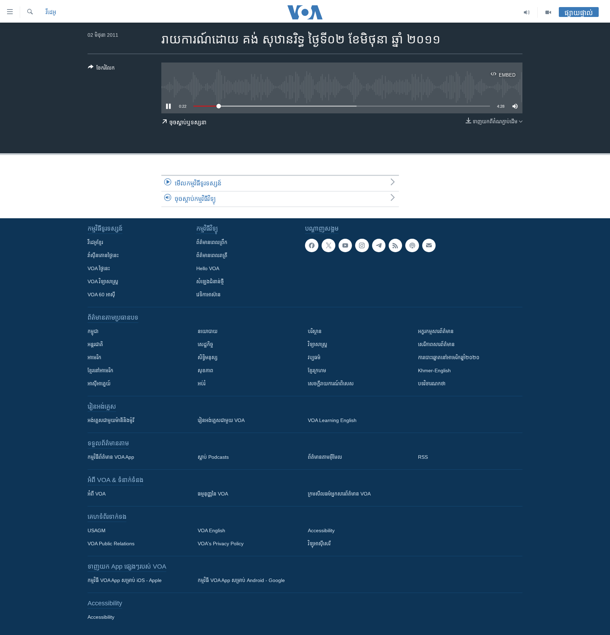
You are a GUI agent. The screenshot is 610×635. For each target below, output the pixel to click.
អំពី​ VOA (97, 494)
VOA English (211, 530)
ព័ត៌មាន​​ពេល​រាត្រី (211, 255)
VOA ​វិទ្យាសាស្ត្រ (103, 281)
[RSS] (395, 245)
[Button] (101, 69)
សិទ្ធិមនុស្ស (207, 357)
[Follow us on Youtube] (345, 245)
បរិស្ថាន (315, 331)
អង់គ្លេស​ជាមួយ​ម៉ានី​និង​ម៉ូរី (111, 420)
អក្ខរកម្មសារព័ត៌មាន (436, 331)
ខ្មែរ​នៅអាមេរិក (100, 370)
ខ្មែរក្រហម (317, 370)
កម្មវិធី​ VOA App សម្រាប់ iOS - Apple (125, 580)
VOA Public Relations (111, 543)
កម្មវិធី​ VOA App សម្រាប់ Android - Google (241, 580)
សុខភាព (205, 370)
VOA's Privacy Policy (221, 543)
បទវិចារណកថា (431, 383)
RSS (423, 457)
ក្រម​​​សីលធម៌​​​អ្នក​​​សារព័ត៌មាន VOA (339, 494)
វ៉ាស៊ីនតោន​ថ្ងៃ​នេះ (103, 255)
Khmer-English (434, 370)
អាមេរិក (94, 357)
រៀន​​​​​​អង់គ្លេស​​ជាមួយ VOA (221, 420)
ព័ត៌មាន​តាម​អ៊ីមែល (325, 457)
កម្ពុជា (93, 331)
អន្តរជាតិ (95, 344)
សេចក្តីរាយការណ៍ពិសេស (331, 383)
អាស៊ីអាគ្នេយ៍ (99, 383)
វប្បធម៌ (314, 357)
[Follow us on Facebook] (311, 245)
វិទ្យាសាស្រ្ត (317, 344)
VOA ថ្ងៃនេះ (99, 268)
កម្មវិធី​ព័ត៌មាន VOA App (111, 457)
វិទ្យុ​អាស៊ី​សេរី (319, 543)
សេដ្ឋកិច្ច (205, 344)
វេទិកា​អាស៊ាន (208, 294)
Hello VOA (207, 268)
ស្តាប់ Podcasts (213, 457)
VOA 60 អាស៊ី (101, 294)
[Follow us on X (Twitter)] (328, 245)
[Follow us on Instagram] (362, 245)
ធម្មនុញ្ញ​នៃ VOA (213, 494)
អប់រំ (201, 383)
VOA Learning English (332, 420)
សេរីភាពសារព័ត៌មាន (436, 344)
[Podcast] (412, 245)
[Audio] (527, 12)
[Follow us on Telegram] (378, 245)
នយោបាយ (207, 331)
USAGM (97, 530)
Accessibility (321, 530)
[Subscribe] (429, 245)
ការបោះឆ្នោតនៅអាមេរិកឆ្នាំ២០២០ (448, 357)
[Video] (548, 12)
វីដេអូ (51, 12)
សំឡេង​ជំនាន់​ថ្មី (210, 281)
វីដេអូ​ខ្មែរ (95, 242)
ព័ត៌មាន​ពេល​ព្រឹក (211, 242)
